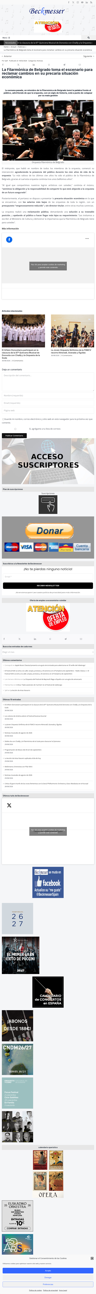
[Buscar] (89, 38)
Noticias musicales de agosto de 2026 (18, 733)
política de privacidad (52, 592)
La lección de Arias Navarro (20, 690)
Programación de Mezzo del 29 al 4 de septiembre (23, 750)
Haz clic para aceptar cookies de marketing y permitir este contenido (48, 831)
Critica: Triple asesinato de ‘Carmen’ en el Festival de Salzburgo (39, 685)
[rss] (91, 2)
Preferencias (48, 1284)
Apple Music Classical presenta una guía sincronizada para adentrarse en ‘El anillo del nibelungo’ (50, 665)
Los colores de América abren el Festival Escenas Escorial (25, 716)
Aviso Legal (63, 1290)
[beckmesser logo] (47, 5)
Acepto (48, 1271)
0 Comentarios (17, 360)
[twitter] (73, 2)
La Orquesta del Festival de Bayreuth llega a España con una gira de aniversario (52, 679)
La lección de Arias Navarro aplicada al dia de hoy (23, 758)
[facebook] (69, 2)
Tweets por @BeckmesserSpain (48, 831)
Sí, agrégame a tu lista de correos (44, 428)
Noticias (40, 61)
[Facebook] (4, 639)
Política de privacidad (50, 1290)
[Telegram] (65, 639)
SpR (6, 61)
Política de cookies (35, 1290)
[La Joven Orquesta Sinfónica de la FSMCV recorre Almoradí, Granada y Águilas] (72, 315)
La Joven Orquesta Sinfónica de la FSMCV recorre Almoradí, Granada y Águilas (33, 724)
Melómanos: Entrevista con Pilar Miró (18, 766)
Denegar (48, 1277)
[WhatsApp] (50, 639)
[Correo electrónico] (81, 639)
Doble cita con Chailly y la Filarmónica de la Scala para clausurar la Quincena (32, 741)
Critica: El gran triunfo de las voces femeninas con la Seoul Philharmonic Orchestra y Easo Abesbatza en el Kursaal (46, 783)
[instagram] (78, 2)
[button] (92, 1258)
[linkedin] (87, 2)
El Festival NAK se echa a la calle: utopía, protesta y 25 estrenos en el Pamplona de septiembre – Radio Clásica (45, 671)
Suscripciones (48, 493)
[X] (19, 639)
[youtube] (82, 2)
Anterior (8, 56)
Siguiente (87, 56)
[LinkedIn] (35, 639)
